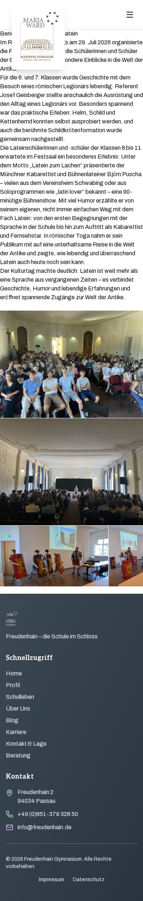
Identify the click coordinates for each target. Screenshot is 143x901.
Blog (12, 720)
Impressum (51, 879)
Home (14, 673)
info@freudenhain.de (45, 827)
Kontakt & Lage (26, 744)
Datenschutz (88, 879)
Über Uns (18, 708)
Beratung (18, 755)
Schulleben (20, 697)
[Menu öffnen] (129, 14)
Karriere (16, 732)
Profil (13, 685)
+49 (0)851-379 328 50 (48, 814)
